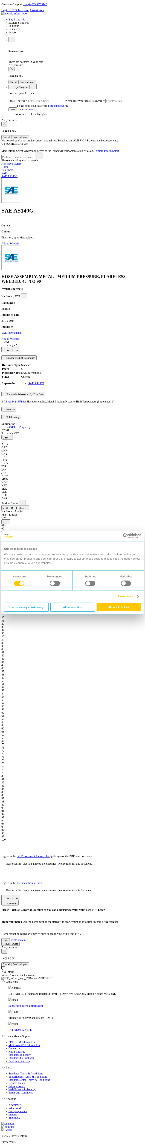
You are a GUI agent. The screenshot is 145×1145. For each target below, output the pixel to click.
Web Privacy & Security (22, 1089)
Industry (10, 409)
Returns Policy (16, 1083)
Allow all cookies (118, 606)
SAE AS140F (36, 383)
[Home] (14, 13)
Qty (3, 517)
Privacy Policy (16, 1086)
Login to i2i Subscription (15, 10)
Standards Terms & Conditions (25, 1073)
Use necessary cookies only (26, 606)
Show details (126, 596)
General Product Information (20, 358)
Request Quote (10, 944)
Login (12, 109)
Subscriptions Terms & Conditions (27, 1076)
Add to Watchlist (10, 243)
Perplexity (25, 427)
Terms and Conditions (20, 1092)
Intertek (12, 1114)
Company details (17, 1111)
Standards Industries (19, 1054)
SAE (4, 173)
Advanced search (11, 163)
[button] (7, 437)
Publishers (7, 169)
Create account (18, 939)
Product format (10, 503)
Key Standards (16, 1051)
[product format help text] (22, 502)
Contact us (14, 1048)
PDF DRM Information (21, 1042)
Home (4, 166)
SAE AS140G (9, 176)
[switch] (55, 583)
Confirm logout (27, 82)
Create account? (26, 109)
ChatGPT (10, 427)
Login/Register (20, 87)
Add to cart (13, 350)
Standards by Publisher (21, 1057)
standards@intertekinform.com (25, 1005)
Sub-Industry (12, 417)
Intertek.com (37, 10)
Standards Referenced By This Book (25, 394)
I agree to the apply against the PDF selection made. (46, 856)
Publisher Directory (19, 1061)
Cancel (13, 82)
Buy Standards (16, 19)
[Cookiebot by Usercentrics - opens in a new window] (125, 536)
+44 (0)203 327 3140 (35, 4)
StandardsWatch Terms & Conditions (29, 1079)
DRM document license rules (33, 856)
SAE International (11, 332)
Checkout (12, 903)
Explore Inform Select (106, 150)
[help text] (24, 295)
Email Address (50, 100)
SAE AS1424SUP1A (14, 401)
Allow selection (72, 606)
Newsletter (14, 1104)
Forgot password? (58, 105)
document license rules (30, 883)
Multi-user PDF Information (24, 1045)
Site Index (14, 1117)
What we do (15, 1108)
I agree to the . (22, 883)
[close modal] (11, 69)
